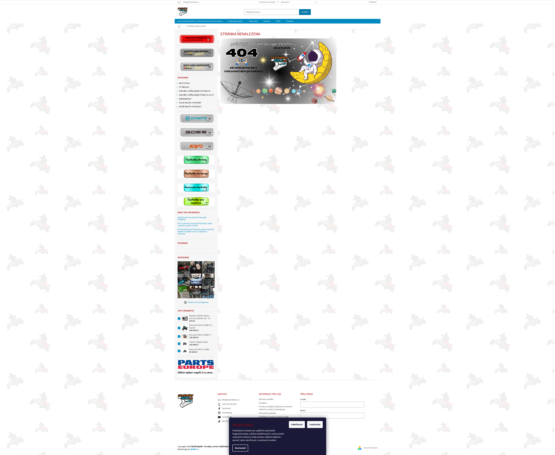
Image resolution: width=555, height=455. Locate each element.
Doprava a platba (267, 2)
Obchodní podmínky (267, 413)
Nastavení (240, 448)
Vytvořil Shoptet (370, 448)
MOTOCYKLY (184, 83)
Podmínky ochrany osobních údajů (273, 416)
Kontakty (285, 2)
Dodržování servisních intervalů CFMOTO (192, 218)
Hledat (304, 12)
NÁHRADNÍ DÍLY (185, 99)
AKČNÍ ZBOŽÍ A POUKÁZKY (190, 106)
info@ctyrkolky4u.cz (231, 399)
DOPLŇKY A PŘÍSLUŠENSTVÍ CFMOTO (195, 91)
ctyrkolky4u (227, 412)
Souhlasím (315, 424)
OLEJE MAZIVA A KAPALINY (190, 102)
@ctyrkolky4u (228, 421)
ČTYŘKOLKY (184, 87)
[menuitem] (200, 21)
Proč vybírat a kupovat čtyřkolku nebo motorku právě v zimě (195, 224)
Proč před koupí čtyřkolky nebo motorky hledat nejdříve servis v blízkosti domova (196, 231)
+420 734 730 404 (229, 404)
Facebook (226, 408)
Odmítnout (297, 424)
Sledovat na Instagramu (198, 302)
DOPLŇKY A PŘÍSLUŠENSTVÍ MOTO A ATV (196, 95)
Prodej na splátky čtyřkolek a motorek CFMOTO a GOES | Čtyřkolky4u (275, 408)
